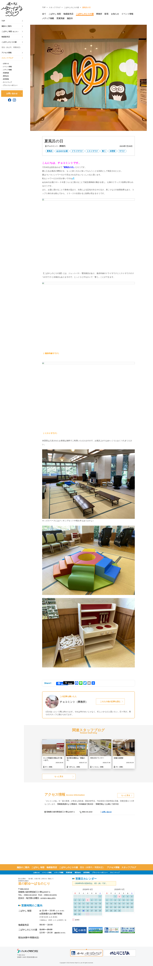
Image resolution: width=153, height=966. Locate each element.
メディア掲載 (7, 70)
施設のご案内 (7, 26)
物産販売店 (6, 37)
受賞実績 (6, 73)
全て (44, 14)
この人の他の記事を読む (110, 701)
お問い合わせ (12, 93)
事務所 (99, 14)
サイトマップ (7, 82)
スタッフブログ (7, 58)
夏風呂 (49, 151)
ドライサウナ (77, 151)
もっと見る (58, 776)
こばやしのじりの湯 (9, 42)
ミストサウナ (92, 151)
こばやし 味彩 (10, 31)
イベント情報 (7, 66)
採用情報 (6, 79)
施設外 (70, 18)
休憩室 (112, 151)
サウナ (122, 151)
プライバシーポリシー (10, 85)
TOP (3, 21)
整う (104, 151)
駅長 (107, 14)
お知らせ (6, 63)
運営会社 (6, 76)
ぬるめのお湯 (62, 151)
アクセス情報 (7, 52)
